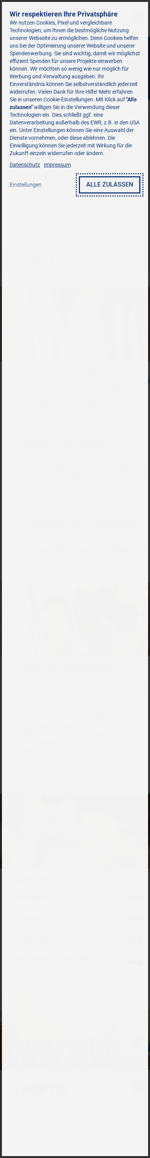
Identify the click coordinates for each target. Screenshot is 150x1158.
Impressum (57, 165)
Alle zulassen (109, 184)
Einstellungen (26, 185)
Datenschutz (25, 165)
